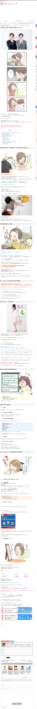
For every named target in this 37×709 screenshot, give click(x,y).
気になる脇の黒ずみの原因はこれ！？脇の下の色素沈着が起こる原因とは (8, 661)
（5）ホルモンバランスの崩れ (5, 140)
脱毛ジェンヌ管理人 (27, 25)
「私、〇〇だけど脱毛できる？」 (14, 25)
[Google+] (3, 653)
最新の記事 (11, 641)
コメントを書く (22, 25)
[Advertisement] (17, 632)
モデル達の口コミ (5, 605)
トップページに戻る (4, 706)
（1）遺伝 (3, 137)
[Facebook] (3, 650)
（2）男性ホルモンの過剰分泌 (5, 138)
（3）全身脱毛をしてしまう (5, 143)
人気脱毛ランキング (18, 20)
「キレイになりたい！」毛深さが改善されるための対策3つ (9, 141)
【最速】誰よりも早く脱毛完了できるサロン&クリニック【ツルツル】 (11, 584)
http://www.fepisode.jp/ (4, 535)
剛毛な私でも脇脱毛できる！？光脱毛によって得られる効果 (26, 661)
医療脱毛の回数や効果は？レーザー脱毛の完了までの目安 (10, 582)
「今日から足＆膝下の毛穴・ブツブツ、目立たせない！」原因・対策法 (12, 365)
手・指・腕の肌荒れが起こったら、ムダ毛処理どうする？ (22, 672)
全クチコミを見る (31, 20)
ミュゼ (3, 596)
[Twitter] (3, 648)
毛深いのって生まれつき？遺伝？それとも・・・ (28, 672)
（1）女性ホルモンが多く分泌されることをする (7, 142)
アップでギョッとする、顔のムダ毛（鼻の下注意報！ (8, 134)
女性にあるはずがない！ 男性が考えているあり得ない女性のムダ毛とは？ (10, 132)
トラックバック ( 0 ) (24, 677)
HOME (6, 20)
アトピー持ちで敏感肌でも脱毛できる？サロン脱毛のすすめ (4, 672)
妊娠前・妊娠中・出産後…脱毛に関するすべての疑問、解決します (11, 448)
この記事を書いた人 (5, 641)
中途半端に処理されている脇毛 (5, 133)
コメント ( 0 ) (30, 677)
